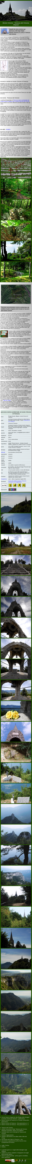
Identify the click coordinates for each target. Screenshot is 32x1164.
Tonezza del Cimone (7, 1127)
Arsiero (8, 129)
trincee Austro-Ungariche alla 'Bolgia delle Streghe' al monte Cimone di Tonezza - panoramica (15, 1118)
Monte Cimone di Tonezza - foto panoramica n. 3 (14, 1124)
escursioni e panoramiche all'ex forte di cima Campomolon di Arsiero (13, 1141)
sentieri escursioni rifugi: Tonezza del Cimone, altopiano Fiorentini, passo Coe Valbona (14, 1129)
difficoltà (3, 452)
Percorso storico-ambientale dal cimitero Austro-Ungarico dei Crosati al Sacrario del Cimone (14, 100)
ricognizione (4, 479)
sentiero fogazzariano (7, 1135)
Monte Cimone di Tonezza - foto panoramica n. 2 (14, 1123)
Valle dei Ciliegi (6, 400)
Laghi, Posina (5, 1145)
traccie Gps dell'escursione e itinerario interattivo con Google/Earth (17, 481)
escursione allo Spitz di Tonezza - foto (12, 1139)
